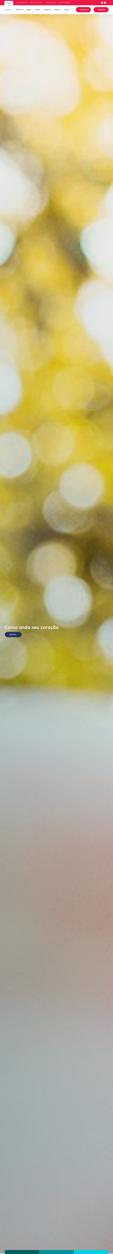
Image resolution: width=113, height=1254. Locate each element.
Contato (66, 9)
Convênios (47, 9)
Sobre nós (19, 9)
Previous (4, 638)
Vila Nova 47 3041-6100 (36, 2)
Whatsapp (8, 3)
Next (109, 638)
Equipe (29, 9)
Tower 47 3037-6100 (51, 2)
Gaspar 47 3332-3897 (64, 2)
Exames (37, 9)
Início (10, 9)
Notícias (57, 9)
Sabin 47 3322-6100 (22, 2)
